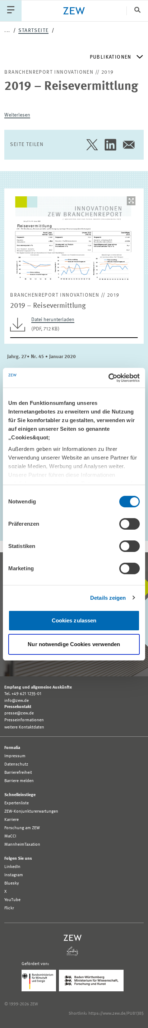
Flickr (9, 908)
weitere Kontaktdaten (24, 727)
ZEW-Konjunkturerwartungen (31, 811)
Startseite (33, 30)
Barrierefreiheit (18, 773)
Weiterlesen (17, 115)
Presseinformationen (24, 720)
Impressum (15, 756)
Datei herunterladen (52, 319)
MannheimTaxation (22, 844)
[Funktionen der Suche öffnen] (137, 10)
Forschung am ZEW (22, 828)
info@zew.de (16, 701)
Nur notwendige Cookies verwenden (74, 644)
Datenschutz (16, 764)
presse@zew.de (19, 713)
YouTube (12, 900)
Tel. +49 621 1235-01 (22, 694)
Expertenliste (16, 803)
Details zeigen (108, 598)
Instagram (13, 875)
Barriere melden (19, 781)
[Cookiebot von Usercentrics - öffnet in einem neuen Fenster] (108, 378)
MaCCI (10, 836)
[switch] (129, 524)
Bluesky (11, 883)
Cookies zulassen (74, 620)
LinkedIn (12, 867)
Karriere (11, 820)
